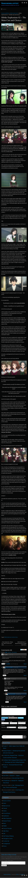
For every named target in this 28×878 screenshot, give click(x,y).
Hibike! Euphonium (8, 637)
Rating (9, 652)
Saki (4, 833)
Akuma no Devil (6, 800)
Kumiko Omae (14, 637)
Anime (4, 803)
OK (24, 736)
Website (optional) (22, 721)
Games (5, 810)
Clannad (5, 808)
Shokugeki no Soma (7, 838)
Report (25, 663)
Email (11, 721)
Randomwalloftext (10, 3)
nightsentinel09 (9, 667)
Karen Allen (5, 775)
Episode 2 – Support (15, 775)
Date (6, 652)
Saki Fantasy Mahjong (8, 836)
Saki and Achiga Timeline (18, 778)
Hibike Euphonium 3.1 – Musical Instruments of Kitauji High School (20, 643)
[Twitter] (24, 3)
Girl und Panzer (6, 813)
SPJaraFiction (6, 780)
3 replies (8, 663)
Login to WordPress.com (13, 718)
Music (4, 823)
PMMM (5, 826)
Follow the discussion (25, 649)
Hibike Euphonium (14, 13)
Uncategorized (6, 843)
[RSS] (26, 3)
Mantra (17, 874)
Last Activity (14, 652)
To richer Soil (6, 841)
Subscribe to (4, 727)
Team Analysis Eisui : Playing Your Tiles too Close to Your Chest (7, 643)
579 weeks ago (10, 654)
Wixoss (5, 846)
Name (2, 721)
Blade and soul (6, 805)
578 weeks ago (18, 694)
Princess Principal (7, 828)
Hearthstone (6, 815)
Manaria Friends (7, 820)
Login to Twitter (21, 718)
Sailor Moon (6, 831)
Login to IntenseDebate (4, 718)
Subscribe (4, 865)
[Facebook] (22, 3)
